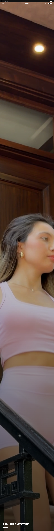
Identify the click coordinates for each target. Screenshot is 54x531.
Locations (3, 3)
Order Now (50, 3)
